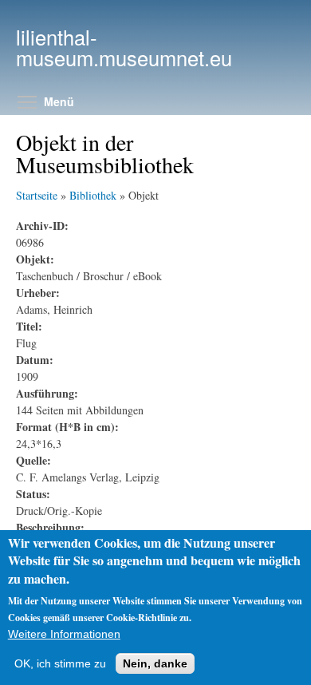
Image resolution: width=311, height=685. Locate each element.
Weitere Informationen (64, 634)
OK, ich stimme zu (60, 663)
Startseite (36, 195)
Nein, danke (155, 663)
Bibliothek (92, 195)
